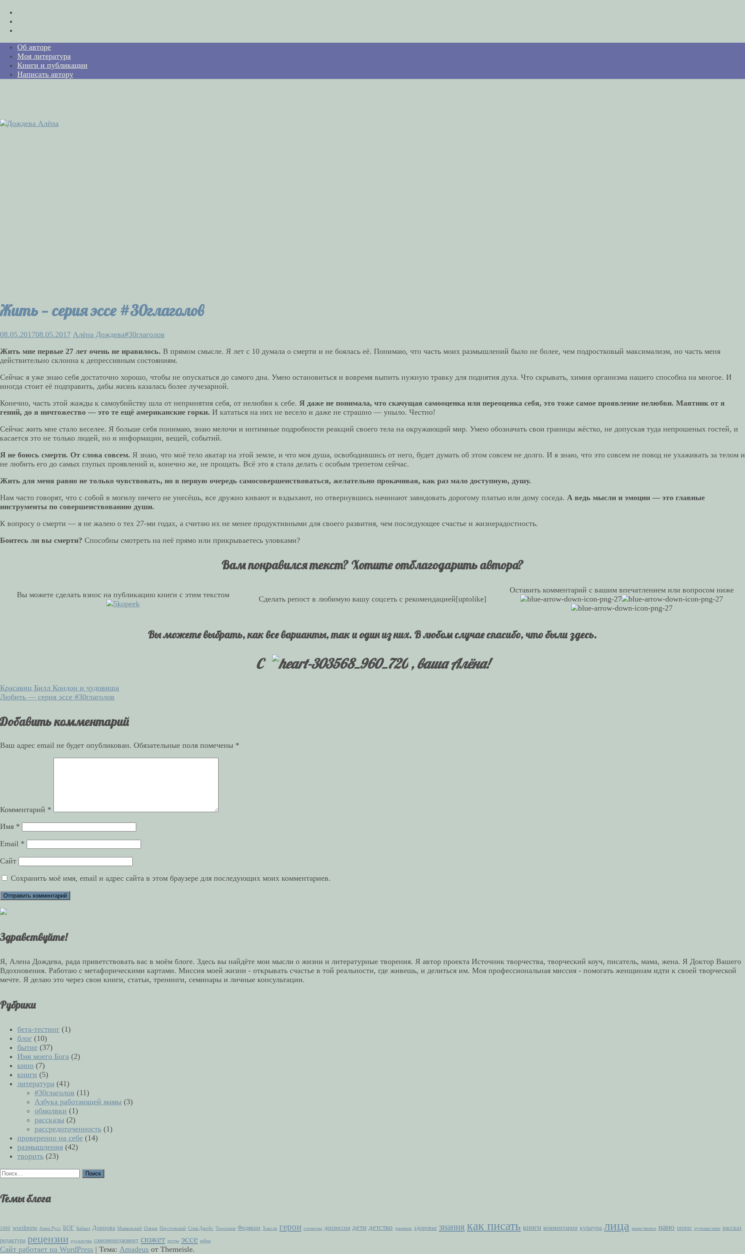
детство (381, 1227)
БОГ (68, 1227)
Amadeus (134, 1249)
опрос (684, 1227)
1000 (5, 1228)
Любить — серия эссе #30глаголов (57, 697)
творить (30, 1156)
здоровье (425, 1227)
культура (591, 1227)
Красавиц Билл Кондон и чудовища (59, 688)
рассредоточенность (67, 1129)
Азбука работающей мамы (78, 1101)
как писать (494, 1225)
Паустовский (173, 1228)
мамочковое (644, 1228)
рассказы (49, 1119)
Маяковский (129, 1228)
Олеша (150, 1228)
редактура (12, 1240)
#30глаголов (145, 334)
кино (25, 1065)
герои (290, 1227)
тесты (173, 1240)
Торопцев (225, 1228)
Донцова (103, 1227)
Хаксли (270, 1228)
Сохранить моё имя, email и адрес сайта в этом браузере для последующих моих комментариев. (171, 878)
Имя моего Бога (43, 1056)
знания (452, 1227)
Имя (10, 826)
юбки (205, 1240)
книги (27, 1074)
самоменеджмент (116, 1240)
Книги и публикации (52, 65)
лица (616, 1225)
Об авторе (34, 47)
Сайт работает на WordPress (46, 1249)
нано (666, 1227)
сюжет (153, 1239)
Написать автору (45, 74)
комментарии (560, 1227)
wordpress (25, 1227)
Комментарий (25, 809)
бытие (27, 1047)
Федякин (249, 1227)
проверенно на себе (50, 1138)
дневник (403, 1228)
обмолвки (50, 1110)
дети (359, 1227)
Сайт (8, 861)
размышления (40, 1147)
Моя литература (44, 56)
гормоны (313, 1228)
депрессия (337, 1227)
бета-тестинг (38, 1029)
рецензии (48, 1239)
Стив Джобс (200, 1228)
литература (35, 1083)
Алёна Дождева (99, 334)
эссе (189, 1239)
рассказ (732, 1227)
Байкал (83, 1228)
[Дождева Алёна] (29, 123)
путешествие (707, 1228)
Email (12, 843)
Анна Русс (50, 1228)
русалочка (81, 1240)
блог (24, 1038)
